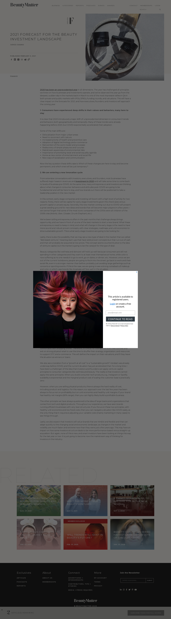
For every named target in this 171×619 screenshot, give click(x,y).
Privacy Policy (124, 325)
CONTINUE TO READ (120, 319)
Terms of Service (115, 325)
